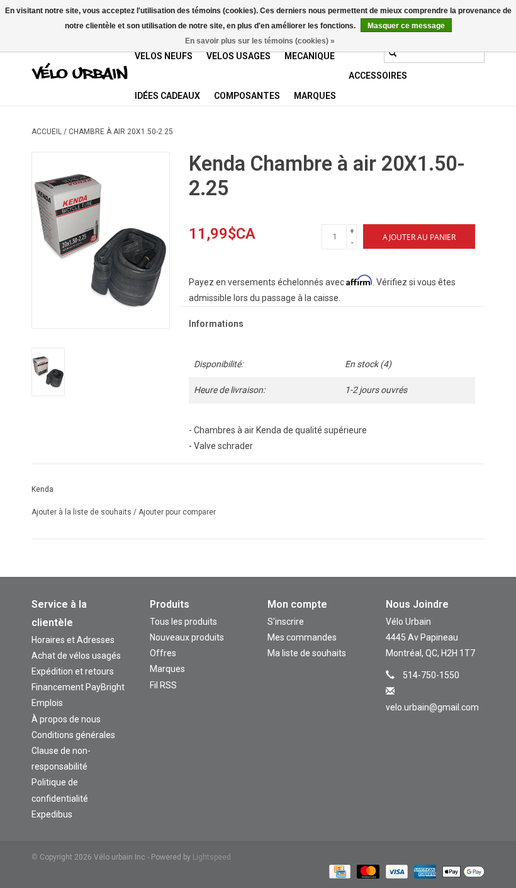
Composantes (247, 96)
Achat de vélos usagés (76, 656)
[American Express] (424, 871)
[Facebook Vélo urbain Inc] (446, 725)
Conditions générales (73, 735)
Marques (315, 96)
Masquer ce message (406, 25)
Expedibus (51, 814)
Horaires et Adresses (73, 640)
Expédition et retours (72, 671)
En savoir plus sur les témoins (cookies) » (260, 41)
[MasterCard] (366, 871)
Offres (163, 653)
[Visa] (395, 871)
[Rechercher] (392, 53)
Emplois (47, 703)
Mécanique (309, 56)
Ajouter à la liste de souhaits (82, 512)
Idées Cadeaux (167, 96)
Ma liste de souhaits (306, 653)
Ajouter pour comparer (177, 512)
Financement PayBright (78, 687)
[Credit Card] (338, 871)
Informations (216, 324)
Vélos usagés (238, 56)
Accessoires (378, 76)
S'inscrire (285, 622)
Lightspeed (212, 857)
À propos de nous (66, 719)
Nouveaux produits (187, 637)
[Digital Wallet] (461, 871)
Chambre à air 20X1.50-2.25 (121, 131)
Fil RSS (163, 685)
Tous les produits (183, 622)
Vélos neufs (164, 56)
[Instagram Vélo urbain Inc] (424, 725)
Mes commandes (302, 637)
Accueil (46, 131)
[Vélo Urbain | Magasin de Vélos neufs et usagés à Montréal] (79, 73)
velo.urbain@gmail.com (432, 707)
